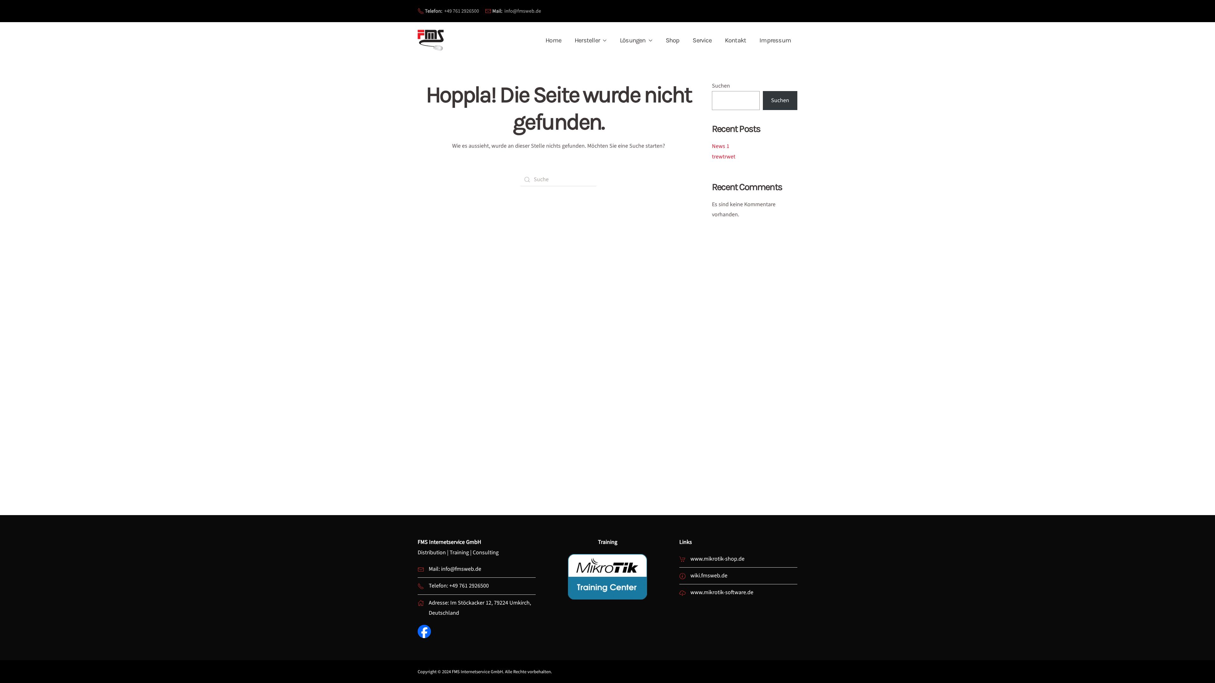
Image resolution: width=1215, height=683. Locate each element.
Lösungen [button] (633, 40)
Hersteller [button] (587, 40)
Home (553, 40)
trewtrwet (723, 157)
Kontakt (735, 40)
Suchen (721, 86)
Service (702, 40)
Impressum (775, 40)
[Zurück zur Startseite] (431, 40)
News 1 (720, 146)
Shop (673, 40)
